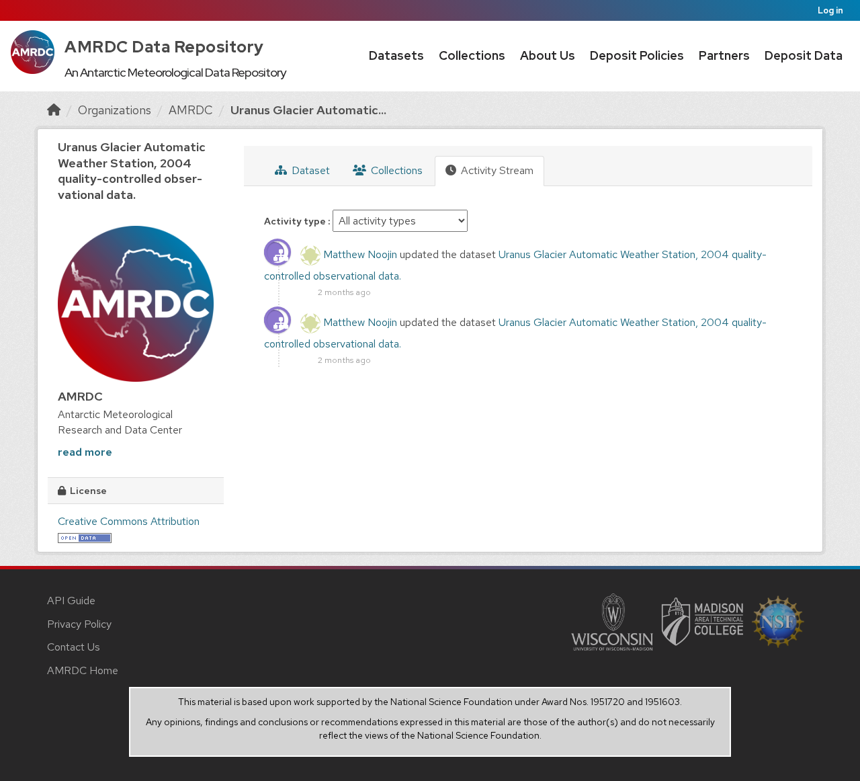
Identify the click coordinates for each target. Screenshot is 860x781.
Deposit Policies (637, 55)
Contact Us (73, 647)
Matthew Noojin (360, 254)
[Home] (53, 110)
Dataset (309, 170)
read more (85, 452)
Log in (830, 10)
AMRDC (191, 110)
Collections (472, 55)
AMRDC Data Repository (164, 46)
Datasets (396, 55)
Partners (724, 55)
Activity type (296, 221)
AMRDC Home (82, 670)
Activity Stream (495, 170)
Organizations (114, 110)
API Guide (71, 600)
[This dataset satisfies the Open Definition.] (85, 537)
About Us (547, 55)
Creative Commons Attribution (129, 521)
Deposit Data (804, 55)
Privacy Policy (79, 624)
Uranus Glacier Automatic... (308, 110)
